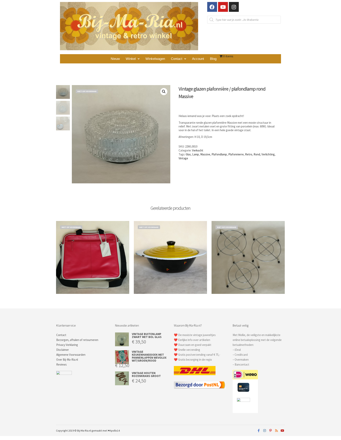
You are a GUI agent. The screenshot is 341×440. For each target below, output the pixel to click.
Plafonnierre (236, 154)
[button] (132, 58)
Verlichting (268, 154)
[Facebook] (212, 7)
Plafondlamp (219, 154)
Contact (176, 59)
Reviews (61, 364)
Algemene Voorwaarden (70, 354)
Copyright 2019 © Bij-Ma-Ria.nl (73, 430)
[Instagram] (234, 7)
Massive (205, 154)
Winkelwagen (155, 59)
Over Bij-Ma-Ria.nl (67, 359)
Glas (188, 154)
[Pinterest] (270, 430)
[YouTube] (282, 430)
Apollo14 (115, 430)
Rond (257, 154)
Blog (213, 59)
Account (198, 59)
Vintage (183, 158)
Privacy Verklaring (67, 345)
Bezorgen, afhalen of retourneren (77, 340)
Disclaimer (62, 350)
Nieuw (115, 59)
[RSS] (276, 430)
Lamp (195, 154)
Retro (248, 154)
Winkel (131, 59)
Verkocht (197, 150)
